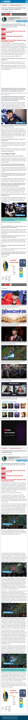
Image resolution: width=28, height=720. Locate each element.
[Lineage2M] (10, 406)
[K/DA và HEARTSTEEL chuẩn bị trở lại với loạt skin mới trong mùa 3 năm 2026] (14, 371)
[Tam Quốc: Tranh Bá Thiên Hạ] (4, 406)
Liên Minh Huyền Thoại (15, 5)
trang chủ (22, 265)
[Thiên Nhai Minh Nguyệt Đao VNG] (23, 414)
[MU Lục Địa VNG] (17, 406)
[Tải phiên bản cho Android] (21, 272)
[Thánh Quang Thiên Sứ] (23, 406)
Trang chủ (19, 21)
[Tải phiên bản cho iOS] (21, 269)
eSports (4, 5)
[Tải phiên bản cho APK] (21, 275)
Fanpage (25, 21)
